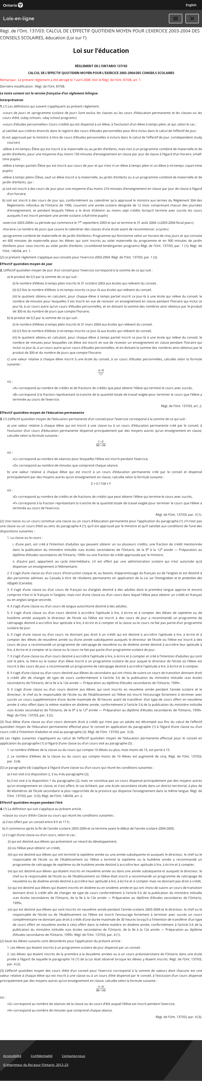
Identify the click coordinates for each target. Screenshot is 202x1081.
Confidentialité (41, 1056)
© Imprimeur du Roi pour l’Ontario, (35, 1065)
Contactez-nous (73, 1056)
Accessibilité (12, 1056)
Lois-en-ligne (19, 18)
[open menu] (175, 18)
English (191, 5)
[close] (192, 18)
